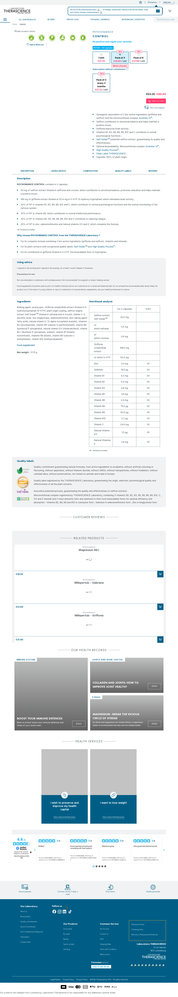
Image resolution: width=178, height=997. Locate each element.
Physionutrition (25, 916)
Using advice (58, 171)
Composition (90, 171)
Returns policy (105, 954)
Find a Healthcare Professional (31, 931)
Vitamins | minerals (100, 19)
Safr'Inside (103, 139)
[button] (154, 2)
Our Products (70, 923)
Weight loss (72, 19)
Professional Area (138, 924)
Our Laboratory (29, 906)
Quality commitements (28, 921)
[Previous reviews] (34, 850)
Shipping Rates (105, 944)
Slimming (66, 949)
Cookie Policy (68, 979)
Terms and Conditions (108, 949)
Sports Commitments (27, 926)
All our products (27, 19)
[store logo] (17, 11)
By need (51, 19)
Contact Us (104, 934)
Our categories (5, 20)
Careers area (25, 942)
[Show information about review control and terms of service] (31, 852)
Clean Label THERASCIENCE (111, 153)
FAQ (101, 939)
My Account (104, 929)
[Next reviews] (164, 850)
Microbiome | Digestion (133, 19)
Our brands (67, 929)
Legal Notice (55, 979)
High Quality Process (107, 150)
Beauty (66, 939)
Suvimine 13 (145, 118)
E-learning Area (137, 929)
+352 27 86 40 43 (100, 966)
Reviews (153, 171)
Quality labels (123, 171)
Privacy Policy (82, 979)
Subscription (24, 937)
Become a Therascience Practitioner (145, 934)
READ (154, 686)
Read (79, 724)
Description (27, 171)
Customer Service (109, 923)
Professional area (166, 19)
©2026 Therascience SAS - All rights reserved (109, 979)
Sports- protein (68, 944)
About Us (23, 911)
